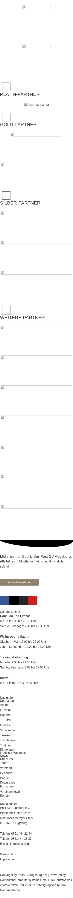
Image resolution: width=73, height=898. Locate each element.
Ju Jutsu (5, 720)
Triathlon (6, 745)
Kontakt (5, 795)
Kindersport (7, 749)
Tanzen (5, 735)
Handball (6, 715)
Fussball (5, 710)
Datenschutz (8, 854)
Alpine (4, 704)
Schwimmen (8, 730)
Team (3, 763)
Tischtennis (7, 740)
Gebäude (6, 773)
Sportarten (7, 700)
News (4, 755)
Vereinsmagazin (11, 791)
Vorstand (6, 768)
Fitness (5, 725)
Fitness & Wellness (13, 752)
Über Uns (6, 759)
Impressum (7, 859)
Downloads (7, 782)
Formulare (7, 786)
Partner (5, 778)
